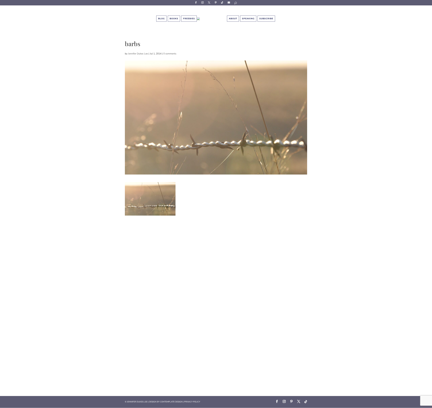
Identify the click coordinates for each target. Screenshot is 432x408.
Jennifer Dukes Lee (138, 53)
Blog (161, 18)
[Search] (235, 4)
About (233, 18)
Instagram (203, 2)
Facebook (196, 2)
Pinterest (216, 2)
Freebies (189, 18)
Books (174, 18)
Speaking (248, 18)
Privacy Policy (192, 401)
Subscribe (229, 2)
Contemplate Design (171, 401)
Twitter (209, 2)
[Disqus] (216, 258)
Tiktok (222, 2)
